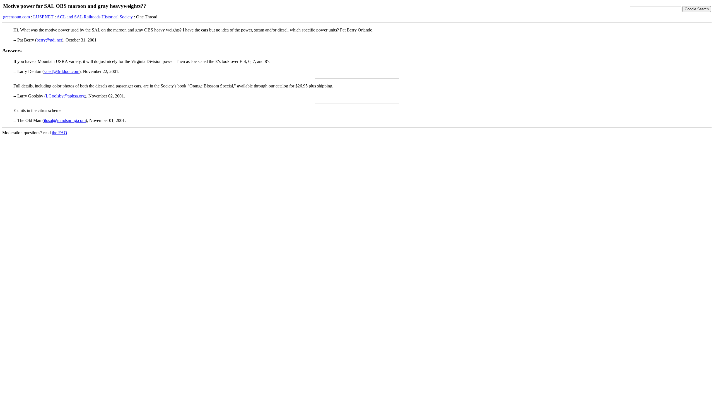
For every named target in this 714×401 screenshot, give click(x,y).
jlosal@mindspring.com (65, 120)
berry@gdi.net (49, 40)
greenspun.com (16, 16)
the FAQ (59, 132)
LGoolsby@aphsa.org (65, 96)
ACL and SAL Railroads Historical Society (95, 16)
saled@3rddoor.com (61, 71)
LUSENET (43, 16)
